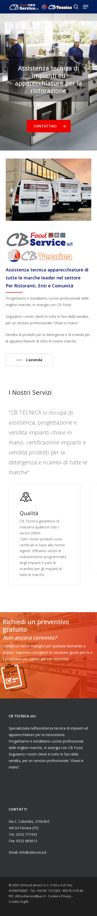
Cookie (53, 896)
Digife (24, 902)
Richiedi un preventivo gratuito (36, 625)
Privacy (66, 896)
